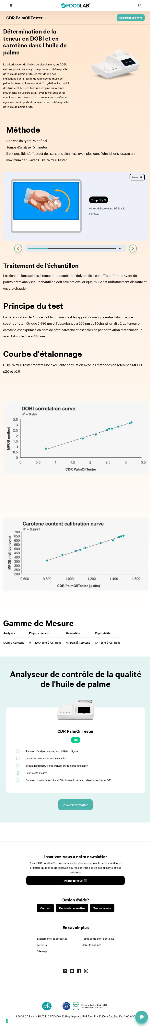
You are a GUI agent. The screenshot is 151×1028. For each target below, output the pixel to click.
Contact (44, 908)
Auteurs (40, 945)
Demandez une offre (127, 17)
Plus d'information (74, 804)
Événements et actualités (51, 938)
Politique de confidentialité (96, 938)
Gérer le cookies (90, 945)
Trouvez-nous (100, 908)
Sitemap (40, 951)
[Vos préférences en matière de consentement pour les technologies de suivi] (7, 1021)
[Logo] (45, 1006)
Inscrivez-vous (71, 880)
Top (74, 740)
